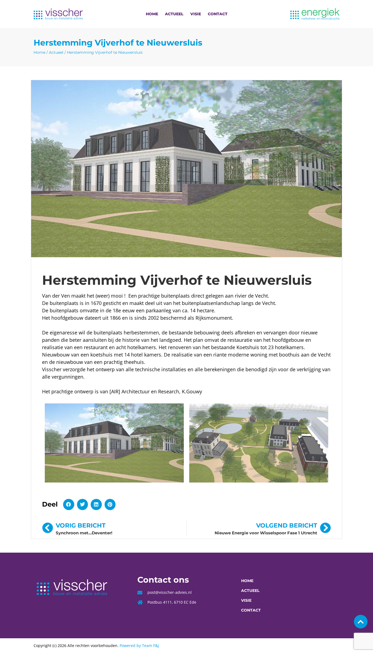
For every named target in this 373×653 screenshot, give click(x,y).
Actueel (174, 13)
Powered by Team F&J (139, 645)
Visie (195, 13)
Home (152, 13)
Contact (217, 13)
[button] (68, 504)
